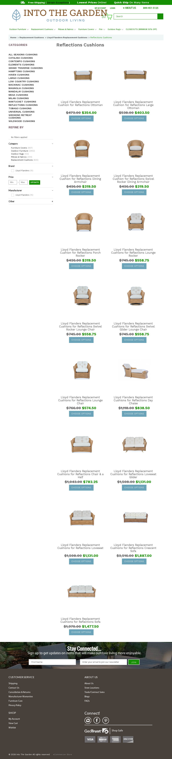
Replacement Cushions (42, 29)
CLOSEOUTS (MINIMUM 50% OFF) (141, 29)
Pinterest (105, 720)
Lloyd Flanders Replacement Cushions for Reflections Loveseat (80, 547)
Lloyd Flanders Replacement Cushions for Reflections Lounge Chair (80, 400)
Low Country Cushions (24, 81)
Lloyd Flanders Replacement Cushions (67, 37)
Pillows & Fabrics (65, 29)
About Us (130, 8)
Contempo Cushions (22, 61)
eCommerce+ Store (62, 754)
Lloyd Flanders (24, 171)
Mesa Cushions (18, 95)
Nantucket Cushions (22, 101)
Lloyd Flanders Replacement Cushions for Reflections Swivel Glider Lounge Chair (133, 326)
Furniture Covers (86, 29)
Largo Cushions (19, 78)
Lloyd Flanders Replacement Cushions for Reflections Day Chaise (133, 400)
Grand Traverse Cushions (26, 68)
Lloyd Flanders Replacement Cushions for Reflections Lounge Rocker (133, 252)
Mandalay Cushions (21, 91)
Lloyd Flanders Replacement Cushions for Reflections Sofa (80, 620)
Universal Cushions (21, 111)
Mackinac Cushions (21, 84)
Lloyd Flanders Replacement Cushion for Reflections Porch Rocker (80, 252)
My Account (100, 8)
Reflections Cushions (23, 105)
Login (112, 8)
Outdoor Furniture (17, 29)
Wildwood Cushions (22, 121)
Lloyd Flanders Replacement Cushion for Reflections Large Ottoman (133, 105)
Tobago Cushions (20, 108)
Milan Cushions (19, 98)
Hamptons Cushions (22, 71)
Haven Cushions (19, 74)
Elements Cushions (21, 64)
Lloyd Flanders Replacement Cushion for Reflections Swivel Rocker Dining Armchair (133, 178)
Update (35, 182)
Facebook (96, 720)
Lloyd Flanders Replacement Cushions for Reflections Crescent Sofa (133, 548)
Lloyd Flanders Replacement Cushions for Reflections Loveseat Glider (133, 474)
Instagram (87, 720)
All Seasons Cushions (23, 54)
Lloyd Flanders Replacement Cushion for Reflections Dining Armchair (80, 178)
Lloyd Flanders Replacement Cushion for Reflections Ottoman (80, 104)
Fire (100, 29)
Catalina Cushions (21, 58)
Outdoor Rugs (114, 29)
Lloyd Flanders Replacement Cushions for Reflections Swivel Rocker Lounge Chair (80, 326)
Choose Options (81, 118)
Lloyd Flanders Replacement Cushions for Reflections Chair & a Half (80, 474)
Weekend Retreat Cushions (20, 116)
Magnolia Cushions (21, 88)
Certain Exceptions (58, 2)
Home (13, 37)
